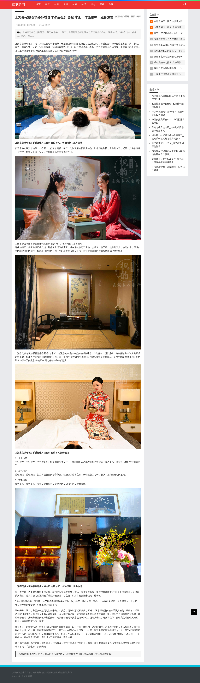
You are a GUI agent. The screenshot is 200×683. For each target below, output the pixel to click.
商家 (139, 16)
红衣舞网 (18, 4)
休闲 (74, 4)
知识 (56, 4)
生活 (84, 4)
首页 (38, 4)
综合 (93, 4)
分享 (111, 4)
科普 (47, 4)
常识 (65, 4)
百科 (102, 4)
